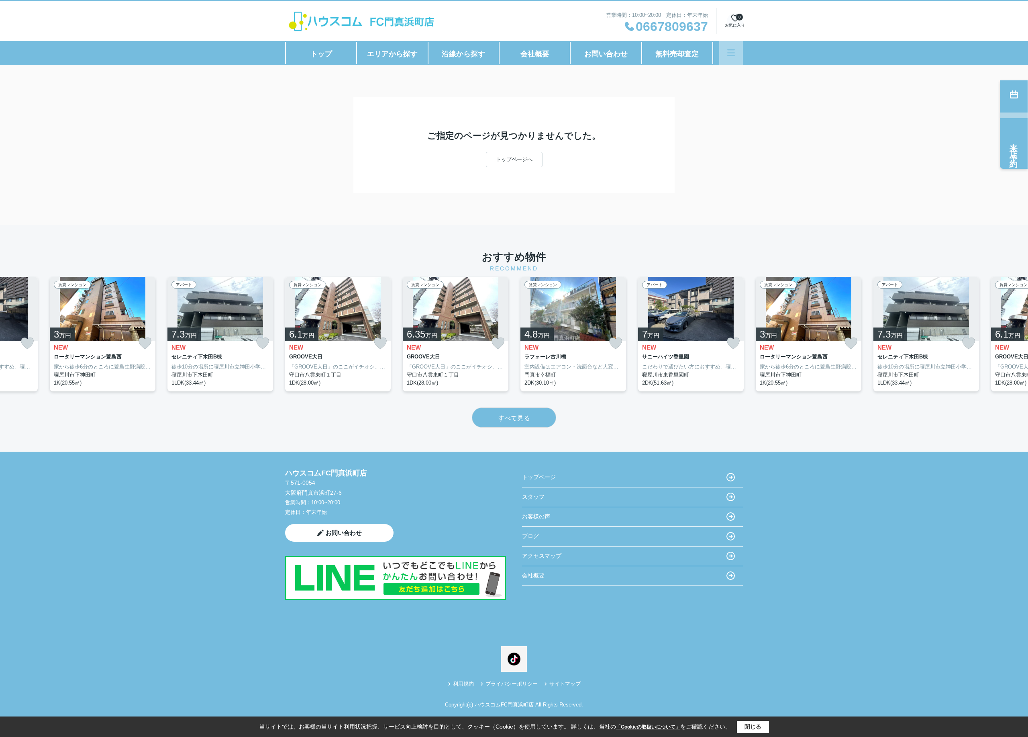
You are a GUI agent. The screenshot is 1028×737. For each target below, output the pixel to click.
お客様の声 (536, 516)
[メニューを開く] (731, 53)
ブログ (530, 536)
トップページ (539, 477)
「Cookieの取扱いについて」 (648, 727)
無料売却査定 (677, 54)
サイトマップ (565, 684)
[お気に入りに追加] (27, 343)
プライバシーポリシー (511, 684)
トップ (321, 54)
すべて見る (514, 418)
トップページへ (514, 159)
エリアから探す (392, 54)
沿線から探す (463, 54)
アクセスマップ (541, 556)
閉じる (752, 726)
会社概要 (534, 54)
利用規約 (463, 684)
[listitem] (338, 334)
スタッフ (533, 496)
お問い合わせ (606, 54)
